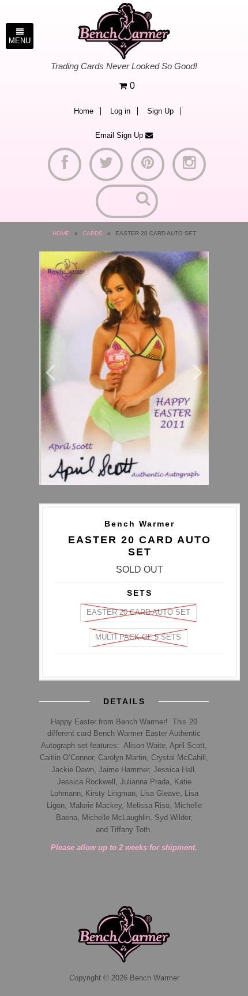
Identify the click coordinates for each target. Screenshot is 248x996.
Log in (120, 111)
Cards (92, 233)
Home (83, 111)
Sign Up (160, 111)
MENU (20, 40)
